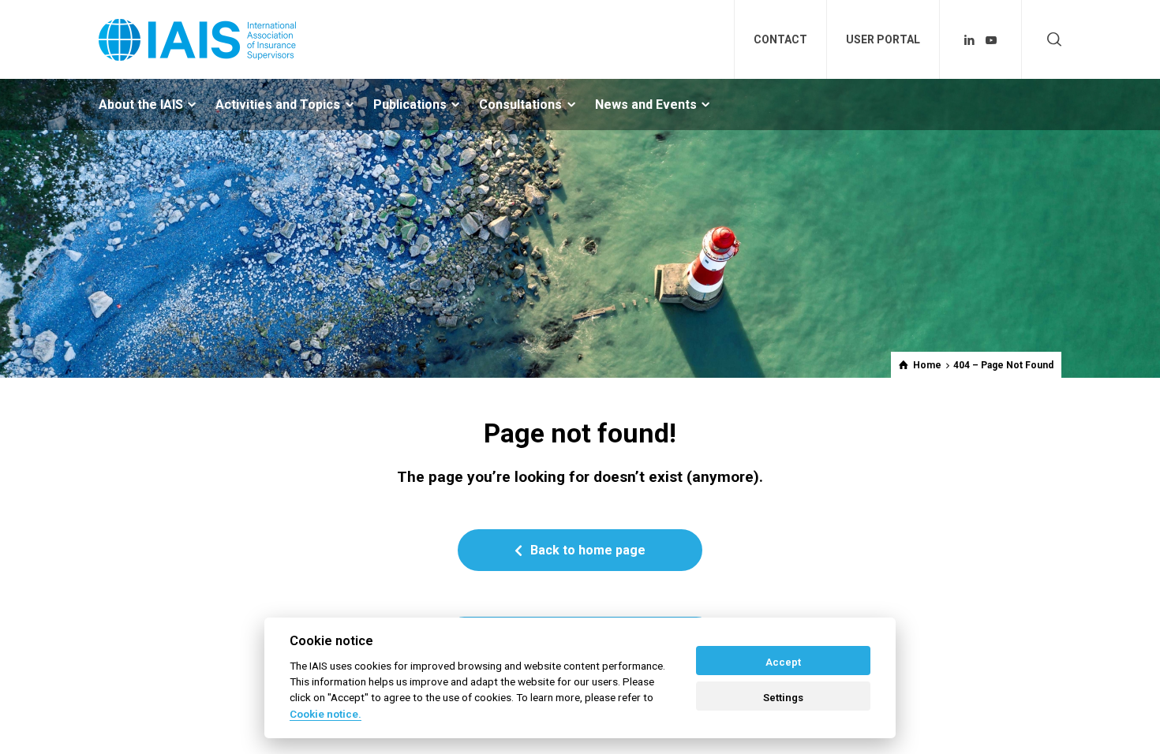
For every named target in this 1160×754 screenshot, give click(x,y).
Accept (783, 662)
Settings (783, 698)
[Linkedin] (970, 40)
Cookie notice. (325, 713)
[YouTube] (991, 40)
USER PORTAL (883, 39)
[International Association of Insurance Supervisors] (197, 39)
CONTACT (780, 39)
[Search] (1051, 40)
